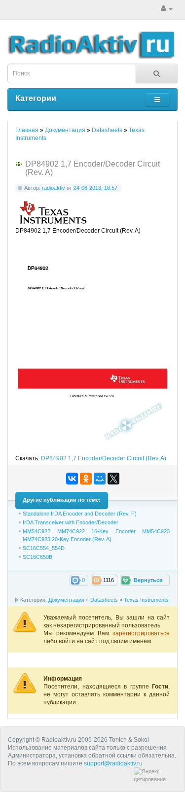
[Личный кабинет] (167, 8)
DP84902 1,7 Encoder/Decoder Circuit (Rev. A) (103, 458)
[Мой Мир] (100, 478)
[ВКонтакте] (72, 478)
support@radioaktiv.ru (113, 763)
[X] (113, 478)
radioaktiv (53, 188)
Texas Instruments (146, 600)
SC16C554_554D (44, 548)
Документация (66, 600)
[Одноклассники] (86, 478)
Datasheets (104, 600)
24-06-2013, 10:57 (95, 188)
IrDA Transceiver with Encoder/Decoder (70, 522)
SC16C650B (37, 557)
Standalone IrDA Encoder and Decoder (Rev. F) (80, 514)
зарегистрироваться (141, 633)
